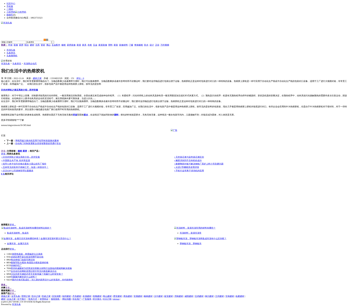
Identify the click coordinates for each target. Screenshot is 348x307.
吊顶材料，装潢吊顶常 (190, 233)
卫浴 (157, 45)
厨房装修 (71, 45)
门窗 (131, 45)
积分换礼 (97, 299)
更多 (4, 151)
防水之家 (36, 296)
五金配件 (56, 45)
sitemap (116, 299)
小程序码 (11, 12)
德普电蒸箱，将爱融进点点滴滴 (27, 254)
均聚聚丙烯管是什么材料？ (24, 277)
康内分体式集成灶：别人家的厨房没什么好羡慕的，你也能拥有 (42, 280)
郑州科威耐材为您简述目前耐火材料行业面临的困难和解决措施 (41, 268)
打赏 (3, 135)
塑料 (110, 45)
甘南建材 (229, 296)
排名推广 (76, 299)
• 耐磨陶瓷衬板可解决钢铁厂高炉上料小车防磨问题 (198, 164)
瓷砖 (43, 45)
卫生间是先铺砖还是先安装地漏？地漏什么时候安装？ (37, 274)
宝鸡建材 (199, 296)
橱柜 (63, 45)
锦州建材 (66, 296)
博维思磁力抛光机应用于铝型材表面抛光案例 (37, 140)
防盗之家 (46, 296)
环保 (10, 45)
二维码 (10, 9)
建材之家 (37, 78)
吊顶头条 (5, 63)
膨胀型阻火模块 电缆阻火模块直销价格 (29, 262)
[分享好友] (6, 60)
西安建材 (117, 296)
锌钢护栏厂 (16, 265)
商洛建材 (127, 296)
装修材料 (123, 45)
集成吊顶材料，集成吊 (18, 233)
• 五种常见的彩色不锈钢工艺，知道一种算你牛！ (25, 167)
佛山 (48, 45)
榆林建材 (148, 296)
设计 (152, 45)
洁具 (37, 45)
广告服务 (87, 299)
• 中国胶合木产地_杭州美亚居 (15, 160)
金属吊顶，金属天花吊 (18, 243)
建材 (32, 45)
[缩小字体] (5, 78)
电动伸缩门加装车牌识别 (23, 260)
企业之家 (11, 299)
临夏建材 (240, 296)
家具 (84, 45)
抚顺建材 (97, 296)
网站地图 (66, 299)
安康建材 (138, 296)
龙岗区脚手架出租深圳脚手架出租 (27, 257)
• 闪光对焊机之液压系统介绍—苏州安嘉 (20, 157)
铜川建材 (209, 296)
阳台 (26, 45)
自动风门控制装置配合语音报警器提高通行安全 (38, 143)
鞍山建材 (107, 296)
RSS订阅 (107, 299)
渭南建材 (178, 296)
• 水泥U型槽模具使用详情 (186, 167)
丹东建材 (76, 296)
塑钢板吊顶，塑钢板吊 (190, 243)
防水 (146, 45)
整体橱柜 (138, 45)
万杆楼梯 (164, 45)
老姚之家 (5, 296)
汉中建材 (158, 296)
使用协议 (44, 299)
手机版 (10, 6)
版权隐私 (55, 299)
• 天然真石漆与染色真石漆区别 (189, 157)
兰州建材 (219, 296)
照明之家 (25, 296)
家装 (116, 45)
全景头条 (15, 296)
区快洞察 (56, 296)
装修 (16, 45)
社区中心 (11, 3)
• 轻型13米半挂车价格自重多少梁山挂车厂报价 (23, 164)
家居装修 (102, 45)
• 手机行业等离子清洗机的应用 (189, 170)
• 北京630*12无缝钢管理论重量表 (17, 170)
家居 (79, 45)
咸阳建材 (189, 296)
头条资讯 (16, 63)
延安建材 (168, 296)
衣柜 (90, 45)
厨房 (21, 45)
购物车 (10, 15)
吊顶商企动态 (30, 63)
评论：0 (80, 78)
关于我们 (21, 299)
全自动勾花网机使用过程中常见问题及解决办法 (34, 271)
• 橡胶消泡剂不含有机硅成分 (188, 160)
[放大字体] (2, 78)
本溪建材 (87, 296)
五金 (95, 45)
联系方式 (32, 299)
